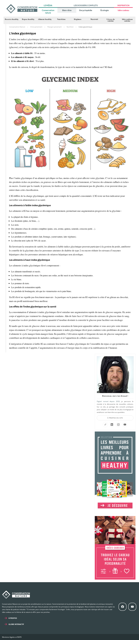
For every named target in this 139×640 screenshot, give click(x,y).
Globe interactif (16, 624)
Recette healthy (12, 19)
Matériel (94, 19)
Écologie (104, 10)
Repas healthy (28, 19)
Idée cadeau (123, 10)
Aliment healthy (45, 19)
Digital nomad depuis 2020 (108, 401)
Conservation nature (48, 11)
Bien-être (67, 10)
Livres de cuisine (111, 20)
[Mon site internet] (105, 424)
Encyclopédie (85, 10)
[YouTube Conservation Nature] (124, 424)
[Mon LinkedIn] (111, 424)
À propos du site (115, 418)
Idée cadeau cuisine (127, 20)
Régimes (77, 19)
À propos (13, 618)
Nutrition (61, 19)
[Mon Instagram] (118, 424)
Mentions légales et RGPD (12, 637)
